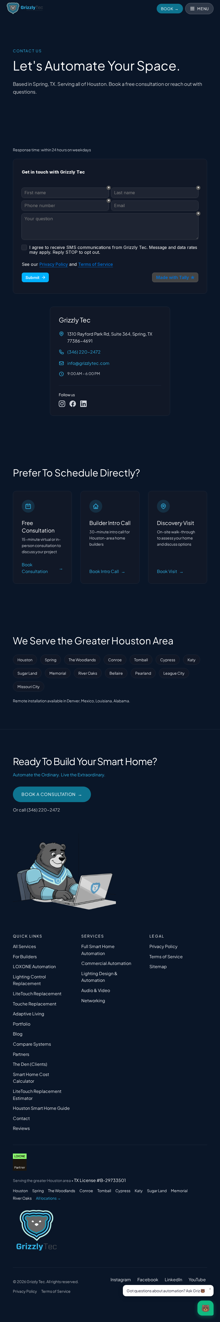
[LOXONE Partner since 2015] (20, 1162)
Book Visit (170, 571)
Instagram (121, 1279)
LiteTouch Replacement (37, 993)
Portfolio (21, 1024)
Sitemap (158, 966)
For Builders (25, 956)
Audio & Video (95, 990)
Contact (21, 1118)
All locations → (48, 1198)
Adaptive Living (28, 1013)
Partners (21, 1054)
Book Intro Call (107, 571)
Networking (93, 1000)
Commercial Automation (106, 963)
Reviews (21, 1128)
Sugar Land (27, 673)
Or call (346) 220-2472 (36, 810)
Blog (18, 1034)
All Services (24, 946)
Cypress (167, 659)
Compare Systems (32, 1044)
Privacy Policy (163, 946)
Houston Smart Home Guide (41, 1108)
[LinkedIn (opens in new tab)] (83, 404)
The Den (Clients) (30, 1064)
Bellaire (116, 673)
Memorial (57, 673)
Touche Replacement (34, 1004)
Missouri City (28, 686)
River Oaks (87, 673)
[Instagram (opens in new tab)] (62, 404)
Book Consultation (42, 568)
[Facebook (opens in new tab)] (72, 404)
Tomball (141, 659)
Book (170, 8)
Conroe (115, 659)
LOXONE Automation (34, 966)
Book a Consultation (51, 794)
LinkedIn (173, 1279)
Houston (24, 659)
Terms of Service (166, 956)
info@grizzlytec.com (88, 363)
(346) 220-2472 (84, 352)
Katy (192, 659)
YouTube (197, 1279)
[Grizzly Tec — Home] (24, 8)
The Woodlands (82, 659)
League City (174, 673)
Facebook (147, 1279)
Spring (50, 659)
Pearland (143, 673)
